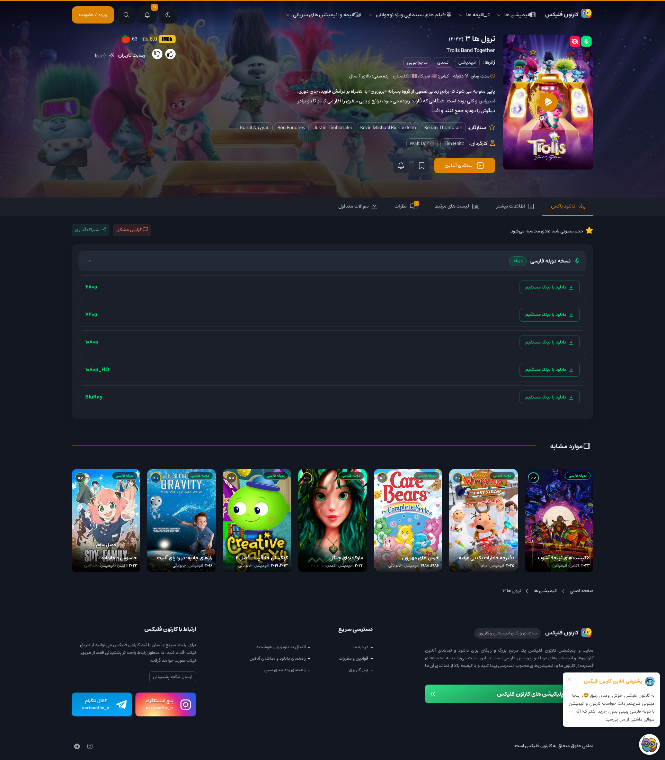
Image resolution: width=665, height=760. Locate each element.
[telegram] (77, 747)
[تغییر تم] (168, 15)
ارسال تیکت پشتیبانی (172, 677)
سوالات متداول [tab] (353, 206)
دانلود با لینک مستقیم (545, 287)
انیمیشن (467, 62)
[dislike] (157, 54)
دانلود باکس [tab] (563, 206)
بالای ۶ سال (360, 76)
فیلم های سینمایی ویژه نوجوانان (410, 14)
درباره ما (360, 647)
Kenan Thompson (443, 127)
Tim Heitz (454, 143)
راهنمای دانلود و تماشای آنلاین (277, 658)
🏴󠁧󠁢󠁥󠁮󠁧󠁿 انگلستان (405, 76)
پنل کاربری (358, 670)
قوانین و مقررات (353, 658)
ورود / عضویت (93, 15)
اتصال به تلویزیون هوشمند (281, 647)
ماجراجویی (417, 62)
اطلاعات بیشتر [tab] (510, 206)
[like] (170, 54)
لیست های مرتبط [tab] (452, 206)
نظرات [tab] (406, 206)
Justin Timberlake (332, 127)
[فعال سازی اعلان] (401, 165)
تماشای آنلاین (458, 165)
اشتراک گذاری (87, 230)
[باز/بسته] (90, 261)
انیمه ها (475, 14)
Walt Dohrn (422, 143)
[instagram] (89, 747)
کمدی (443, 62)
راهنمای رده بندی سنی (285, 670)
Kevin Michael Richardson (388, 127)
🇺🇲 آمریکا (428, 76)
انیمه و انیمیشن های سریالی (323, 14)
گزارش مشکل (128, 230)
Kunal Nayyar (254, 127)
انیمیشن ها (517, 14)
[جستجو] (126, 15)
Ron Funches (291, 127)
